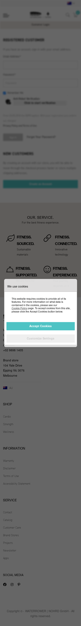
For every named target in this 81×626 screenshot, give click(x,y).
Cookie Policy (19, 308)
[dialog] (40, 313)
